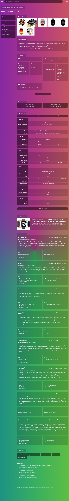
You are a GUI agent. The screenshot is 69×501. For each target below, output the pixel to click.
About (37, 487)
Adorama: (55, 104)
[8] (28, 419)
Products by (46, 454)
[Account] (67, 1)
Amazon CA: (55, 106)
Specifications (5, 29)
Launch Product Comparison (43, 93)
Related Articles (5, 31)
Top (2, 16)
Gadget (4, 7)
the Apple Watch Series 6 (41, 46)
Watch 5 (53, 48)
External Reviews (5, 34)
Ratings (3, 24)
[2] (24, 263)
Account (51, 487)
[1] (26, 237)
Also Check (4, 36)
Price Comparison (5, 26)
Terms (40, 487)
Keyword (56, 454)
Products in (35, 454)
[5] (26, 340)
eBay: (30, 106)
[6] (25, 367)
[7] (25, 393)
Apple (8, 7)
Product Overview (5, 21)
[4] (23, 312)
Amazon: (29, 104)
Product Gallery (5, 19)
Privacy (43, 487)
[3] (24, 288)
